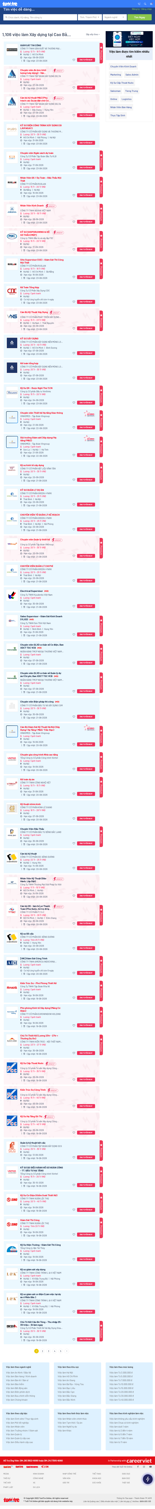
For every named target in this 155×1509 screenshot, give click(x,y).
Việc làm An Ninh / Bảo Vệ (18, 1372)
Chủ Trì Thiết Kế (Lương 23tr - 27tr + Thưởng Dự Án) (39, 1037)
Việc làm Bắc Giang (67, 1395)
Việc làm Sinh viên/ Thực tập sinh (22, 1418)
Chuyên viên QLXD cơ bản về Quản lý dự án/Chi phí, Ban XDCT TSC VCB (40, 674)
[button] (145, 3)
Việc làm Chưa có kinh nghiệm (124, 1422)
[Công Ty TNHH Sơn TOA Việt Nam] (12, 621)
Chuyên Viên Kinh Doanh (123, 66)
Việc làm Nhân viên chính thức (72, 1418)
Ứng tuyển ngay (86, 60)
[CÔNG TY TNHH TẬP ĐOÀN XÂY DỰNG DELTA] (12, 74)
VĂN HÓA (66, 1478)
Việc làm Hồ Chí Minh (68, 1376)
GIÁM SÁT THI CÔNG (30, 45)
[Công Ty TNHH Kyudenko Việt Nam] (12, 595)
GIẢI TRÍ (66, 1482)
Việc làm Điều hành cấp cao (19, 1442)
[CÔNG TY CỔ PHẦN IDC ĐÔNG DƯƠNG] (12, 858)
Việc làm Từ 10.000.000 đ (121, 1384)
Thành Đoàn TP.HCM (143, 1498)
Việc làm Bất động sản (16, 1388)
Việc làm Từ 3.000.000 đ (120, 1372)
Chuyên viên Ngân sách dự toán (36, 152)
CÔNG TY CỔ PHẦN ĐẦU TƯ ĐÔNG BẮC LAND (40, 832)
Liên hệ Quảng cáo (91, 1501)
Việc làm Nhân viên (15, 1426)
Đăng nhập (146, 9)
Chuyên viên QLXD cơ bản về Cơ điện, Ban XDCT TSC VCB (42, 646)
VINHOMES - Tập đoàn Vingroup (35, 416)
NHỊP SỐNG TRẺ (69, 1473)
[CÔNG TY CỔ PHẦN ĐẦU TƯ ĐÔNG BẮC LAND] (12, 833)
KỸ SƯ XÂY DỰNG (29, 338)
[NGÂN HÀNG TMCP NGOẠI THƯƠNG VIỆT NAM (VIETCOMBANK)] (12, 649)
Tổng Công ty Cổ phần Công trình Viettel (39, 758)
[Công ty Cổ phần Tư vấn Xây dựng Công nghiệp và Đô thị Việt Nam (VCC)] (12, 1067)
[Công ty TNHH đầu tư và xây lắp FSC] (12, 236)
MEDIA (6, 1473)
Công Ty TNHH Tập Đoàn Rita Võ (35, 986)
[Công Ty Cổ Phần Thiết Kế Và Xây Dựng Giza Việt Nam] (12, 1326)
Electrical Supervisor (34, 590)
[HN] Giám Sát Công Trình (33, 958)
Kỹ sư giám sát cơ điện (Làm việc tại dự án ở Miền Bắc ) (40, 1295)
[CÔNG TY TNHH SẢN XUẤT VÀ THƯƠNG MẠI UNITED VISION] (12, 50)
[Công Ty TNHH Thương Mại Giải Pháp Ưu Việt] (12, 883)
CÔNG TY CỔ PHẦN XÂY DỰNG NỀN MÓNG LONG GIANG (42, 342)
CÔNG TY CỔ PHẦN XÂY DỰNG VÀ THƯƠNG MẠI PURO (41, 131)
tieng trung (131, 90)
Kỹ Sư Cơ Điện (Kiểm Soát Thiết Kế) (38, 1195)
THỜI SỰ (6, 1478)
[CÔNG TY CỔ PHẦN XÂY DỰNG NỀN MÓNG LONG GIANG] (12, 343)
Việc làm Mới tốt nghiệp (17, 1422)
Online (113, 99)
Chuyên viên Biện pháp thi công (39, 701)
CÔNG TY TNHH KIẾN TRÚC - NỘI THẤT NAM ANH (40, 1041)
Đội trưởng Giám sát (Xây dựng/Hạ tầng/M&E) (38, 439)
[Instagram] (144, 1466)
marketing (115, 74)
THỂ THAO (96, 1473)
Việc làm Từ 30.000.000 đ (121, 1395)
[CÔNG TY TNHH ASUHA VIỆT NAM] (12, 210)
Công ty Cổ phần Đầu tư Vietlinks (35, 391)
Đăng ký (136, 9)
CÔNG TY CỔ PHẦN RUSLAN (33, 184)
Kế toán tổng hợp (29, 363)
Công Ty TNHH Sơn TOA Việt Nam (35, 623)
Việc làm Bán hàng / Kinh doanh (21, 1376)
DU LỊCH (36, 1487)
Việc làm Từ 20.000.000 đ (121, 1391)
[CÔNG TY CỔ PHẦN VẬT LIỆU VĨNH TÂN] (12, 469)
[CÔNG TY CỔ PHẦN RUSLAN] (12, 182)
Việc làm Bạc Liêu (66, 1388)
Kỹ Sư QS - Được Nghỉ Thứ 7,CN (36, 387)
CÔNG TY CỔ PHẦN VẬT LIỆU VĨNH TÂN (38, 468)
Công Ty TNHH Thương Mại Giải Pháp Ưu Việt (40, 884)
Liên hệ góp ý (125, 1501)
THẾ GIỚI (7, 1482)
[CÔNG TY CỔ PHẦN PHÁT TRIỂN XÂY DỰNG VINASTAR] (12, 316)
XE (34, 1482)
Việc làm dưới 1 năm (118, 1426)
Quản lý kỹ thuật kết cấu (32, 1142)
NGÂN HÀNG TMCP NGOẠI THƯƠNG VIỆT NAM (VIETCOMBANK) (41, 651)
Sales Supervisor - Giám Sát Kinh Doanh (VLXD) (41, 618)
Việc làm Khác (64, 1430)
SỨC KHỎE (96, 1482)
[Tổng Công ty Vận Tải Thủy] (12, 1249)
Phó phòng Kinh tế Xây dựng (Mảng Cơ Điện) (40, 1009)
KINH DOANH (38, 1473)
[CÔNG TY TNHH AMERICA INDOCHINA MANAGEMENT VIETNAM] (12, 963)
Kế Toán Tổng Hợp (29, 287)
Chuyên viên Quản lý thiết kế (35, 539)
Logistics (127, 99)
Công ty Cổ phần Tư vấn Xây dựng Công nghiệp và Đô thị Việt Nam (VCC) (38, 1068)
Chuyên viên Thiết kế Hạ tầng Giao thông (41, 412)
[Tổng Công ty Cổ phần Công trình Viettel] (12, 759)
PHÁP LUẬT (8, 1487)
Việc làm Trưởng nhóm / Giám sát (22, 1430)
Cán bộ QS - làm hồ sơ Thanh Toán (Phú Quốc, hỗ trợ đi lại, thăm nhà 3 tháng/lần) (35, 907)
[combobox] (40, 17)
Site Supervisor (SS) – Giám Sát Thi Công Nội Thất (42, 261)
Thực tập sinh (117, 115)
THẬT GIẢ (126, 1482)
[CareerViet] (139, 1460)
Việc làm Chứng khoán (17, 1399)
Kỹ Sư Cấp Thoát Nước (32, 1063)
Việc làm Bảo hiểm (15, 1384)
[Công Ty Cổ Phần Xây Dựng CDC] (12, 292)
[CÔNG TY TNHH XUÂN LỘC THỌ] (12, 1200)
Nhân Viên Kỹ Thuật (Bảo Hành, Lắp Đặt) (33, 880)
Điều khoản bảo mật (109, 1501)
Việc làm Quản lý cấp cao (18, 1438)
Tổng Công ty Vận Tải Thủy (32, 1248)
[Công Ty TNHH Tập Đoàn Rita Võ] (12, 987)
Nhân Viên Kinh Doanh (32, 205)
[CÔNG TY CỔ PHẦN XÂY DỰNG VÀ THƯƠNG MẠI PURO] (12, 130)
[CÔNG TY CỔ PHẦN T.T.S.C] (12, 910)
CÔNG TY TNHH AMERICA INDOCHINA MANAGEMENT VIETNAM (37, 961)
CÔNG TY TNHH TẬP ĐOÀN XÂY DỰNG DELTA (40, 76)
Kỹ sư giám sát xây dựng (32, 1269)
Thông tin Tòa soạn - (125, 1498)
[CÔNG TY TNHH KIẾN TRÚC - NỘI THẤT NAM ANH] (12, 1040)
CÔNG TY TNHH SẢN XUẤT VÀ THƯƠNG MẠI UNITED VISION (39, 48)
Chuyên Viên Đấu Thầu (32, 828)
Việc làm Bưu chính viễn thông (20, 1395)
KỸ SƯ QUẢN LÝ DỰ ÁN (32, 489)
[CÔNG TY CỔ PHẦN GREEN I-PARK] (12, 494)
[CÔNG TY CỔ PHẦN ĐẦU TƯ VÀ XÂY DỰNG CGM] (12, 706)
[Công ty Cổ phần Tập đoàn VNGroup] (12, 544)
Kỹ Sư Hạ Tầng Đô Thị (31, 1116)
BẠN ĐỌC (126, 1478)
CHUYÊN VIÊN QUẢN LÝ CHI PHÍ (36, 565)
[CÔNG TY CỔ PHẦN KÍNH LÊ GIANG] (12, 808)
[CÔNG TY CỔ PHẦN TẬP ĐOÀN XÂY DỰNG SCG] (12, 1147)
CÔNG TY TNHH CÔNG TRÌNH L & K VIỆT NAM (40, 1273)
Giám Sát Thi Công (30, 1220)
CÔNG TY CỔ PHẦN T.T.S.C (32, 912)
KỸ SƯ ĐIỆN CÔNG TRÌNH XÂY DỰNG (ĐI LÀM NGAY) (41, 127)
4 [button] (54, 1351)
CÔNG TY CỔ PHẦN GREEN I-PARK (36, 493)
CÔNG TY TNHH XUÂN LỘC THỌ (34, 1198)
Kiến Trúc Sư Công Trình (33, 1089)
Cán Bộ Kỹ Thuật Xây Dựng (34, 312)
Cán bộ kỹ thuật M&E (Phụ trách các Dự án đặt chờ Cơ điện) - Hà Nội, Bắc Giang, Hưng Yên (34, 99)
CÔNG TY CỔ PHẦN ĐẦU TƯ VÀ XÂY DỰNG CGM (41, 705)
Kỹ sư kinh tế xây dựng (32, 465)
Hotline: (141, 1501)
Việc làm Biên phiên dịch (18, 1391)
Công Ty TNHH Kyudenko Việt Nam (36, 594)
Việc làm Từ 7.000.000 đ (120, 1380)
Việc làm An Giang (66, 1380)
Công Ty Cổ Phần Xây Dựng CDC (35, 290)
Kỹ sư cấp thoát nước (122, 82)
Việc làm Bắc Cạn (66, 1391)
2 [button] (42, 1351)
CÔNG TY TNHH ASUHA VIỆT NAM (35, 210)
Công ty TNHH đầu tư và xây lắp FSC (36, 238)
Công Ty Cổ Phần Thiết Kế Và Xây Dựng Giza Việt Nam (40, 1328)
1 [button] (36, 1351)
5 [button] (60, 1351)
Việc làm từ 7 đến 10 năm (121, 1438)
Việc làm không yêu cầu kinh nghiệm (127, 1418)
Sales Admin (132, 74)
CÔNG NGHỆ (38, 1478)
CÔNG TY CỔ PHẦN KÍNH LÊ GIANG (36, 807)
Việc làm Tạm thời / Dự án (70, 1422)
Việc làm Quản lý (14, 1434)
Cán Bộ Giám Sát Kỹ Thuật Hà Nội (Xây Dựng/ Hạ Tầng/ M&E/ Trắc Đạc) (40, 728)
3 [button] (48, 1351)
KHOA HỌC (96, 1478)
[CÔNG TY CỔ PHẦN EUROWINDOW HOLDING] (12, 1012)
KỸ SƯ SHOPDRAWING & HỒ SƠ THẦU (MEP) (34, 233)
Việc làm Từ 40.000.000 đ (121, 1399)
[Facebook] (138, 1466)
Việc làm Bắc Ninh (66, 1399)
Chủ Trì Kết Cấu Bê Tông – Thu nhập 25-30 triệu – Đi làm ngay (41, 1323)
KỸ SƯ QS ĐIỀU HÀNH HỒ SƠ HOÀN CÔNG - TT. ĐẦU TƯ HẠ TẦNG (41, 1169)
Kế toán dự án (27, 779)
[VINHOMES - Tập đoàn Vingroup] (12, 417)
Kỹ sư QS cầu (27, 933)
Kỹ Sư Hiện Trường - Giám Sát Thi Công (40, 1244)
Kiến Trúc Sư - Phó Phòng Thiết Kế (38, 983)
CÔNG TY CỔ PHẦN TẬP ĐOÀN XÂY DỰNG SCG (41, 1146)
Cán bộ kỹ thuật (28, 853)
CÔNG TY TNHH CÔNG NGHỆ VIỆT (35, 782)
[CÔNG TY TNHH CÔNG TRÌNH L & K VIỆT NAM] (12, 1274)
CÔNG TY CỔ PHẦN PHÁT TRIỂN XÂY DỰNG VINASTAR (39, 317)
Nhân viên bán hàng (121, 107)
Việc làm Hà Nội (65, 1372)
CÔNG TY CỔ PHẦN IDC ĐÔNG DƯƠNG (37, 857)
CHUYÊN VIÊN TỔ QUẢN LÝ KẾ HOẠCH (40, 514)
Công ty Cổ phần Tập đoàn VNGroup (37, 544)
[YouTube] (150, 1466)
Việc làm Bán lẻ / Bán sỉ (17, 1380)
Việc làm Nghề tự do (67, 1426)
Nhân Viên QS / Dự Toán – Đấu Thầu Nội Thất (40, 179)
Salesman (115, 90)
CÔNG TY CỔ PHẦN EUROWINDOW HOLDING (40, 1014)
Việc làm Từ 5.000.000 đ (120, 1376)
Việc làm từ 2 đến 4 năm (120, 1430)
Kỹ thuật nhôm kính (30, 804)
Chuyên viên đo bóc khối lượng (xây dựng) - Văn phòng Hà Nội (33, 71)
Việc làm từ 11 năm (118, 1442)
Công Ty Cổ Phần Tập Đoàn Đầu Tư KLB (38, 156)
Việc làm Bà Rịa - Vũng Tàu (71, 1384)
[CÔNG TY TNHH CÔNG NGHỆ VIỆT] (12, 784)
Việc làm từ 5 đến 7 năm (120, 1434)
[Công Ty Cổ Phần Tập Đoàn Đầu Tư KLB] (12, 157)
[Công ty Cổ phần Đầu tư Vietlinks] (12, 392)
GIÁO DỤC (126, 1473)
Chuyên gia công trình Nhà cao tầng (39, 754)
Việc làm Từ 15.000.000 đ (121, 1388)
